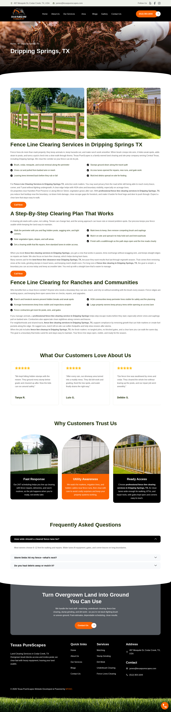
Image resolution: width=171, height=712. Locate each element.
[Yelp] (150, 3)
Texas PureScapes (28, 645)
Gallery (104, 14)
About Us (55, 14)
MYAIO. (69, 689)
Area (83, 14)
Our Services (69, 14)
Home (45, 14)
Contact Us (116, 14)
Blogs (95, 14)
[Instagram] (159, 3)
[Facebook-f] (154, 3)
